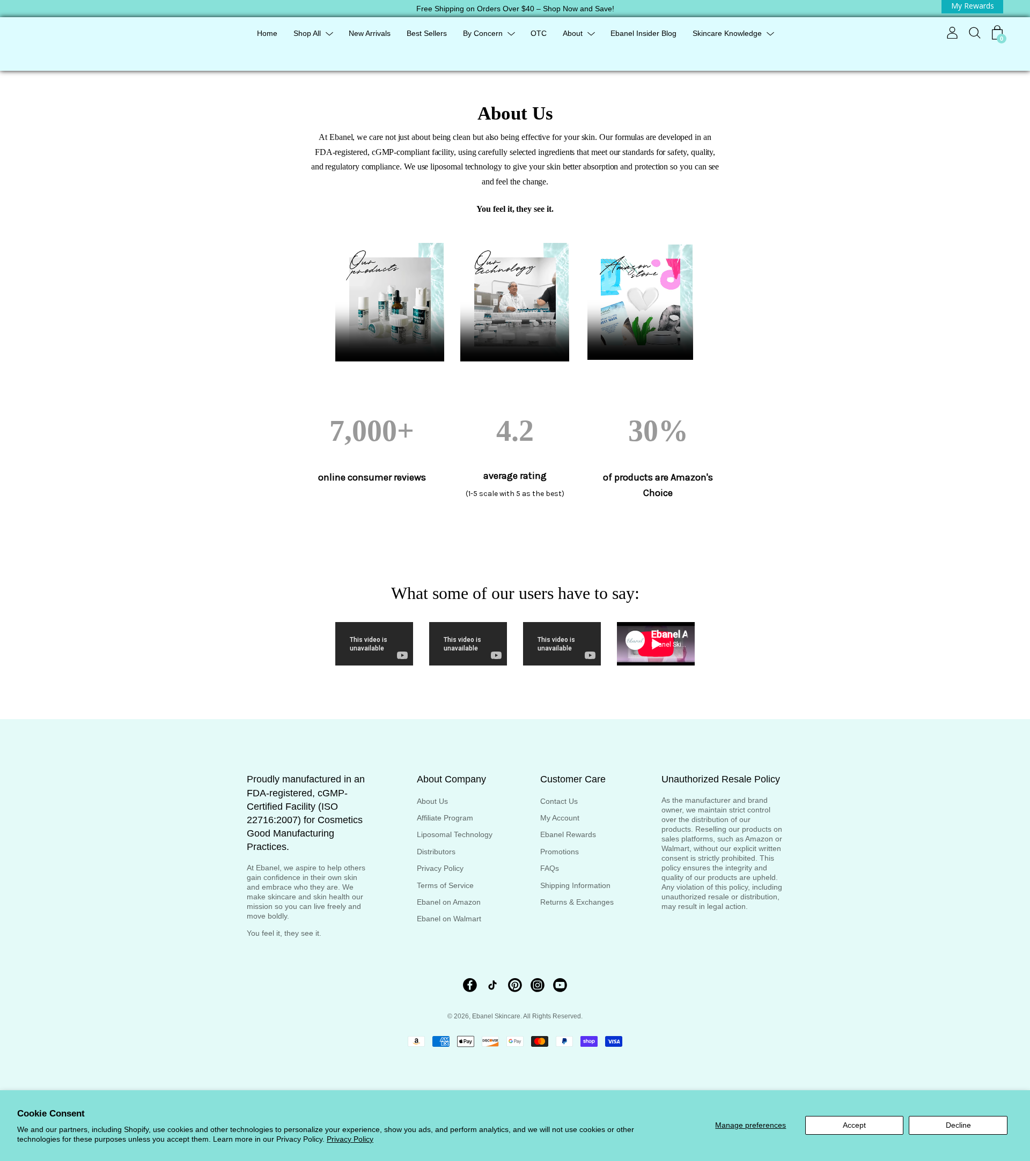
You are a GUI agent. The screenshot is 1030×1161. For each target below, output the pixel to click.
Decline (958, 1125)
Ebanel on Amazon (449, 902)
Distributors (436, 851)
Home (267, 33)
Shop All (307, 33)
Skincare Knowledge (727, 33)
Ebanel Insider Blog (643, 33)
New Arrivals (370, 33)
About (573, 33)
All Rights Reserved (552, 1016)
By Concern (483, 33)
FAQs (549, 868)
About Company (451, 779)
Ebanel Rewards (568, 834)
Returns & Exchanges (577, 902)
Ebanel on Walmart (449, 918)
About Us (432, 801)
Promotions (559, 851)
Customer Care (573, 779)
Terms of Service (445, 885)
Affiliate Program (445, 818)
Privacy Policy (350, 1139)
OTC (539, 33)
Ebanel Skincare (496, 1016)
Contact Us (559, 801)
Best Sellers (427, 33)
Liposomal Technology (454, 834)
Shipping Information (575, 885)
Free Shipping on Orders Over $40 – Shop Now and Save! (515, 8)
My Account (559, 818)
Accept (854, 1125)
